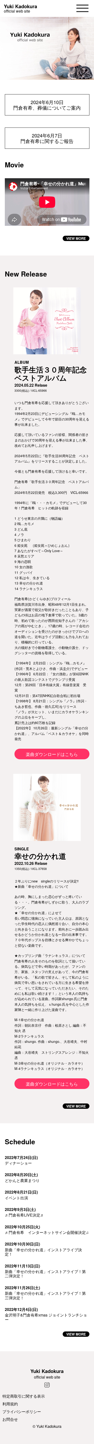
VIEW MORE (76, 238)
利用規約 (10, 1404)
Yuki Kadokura (20, 6)
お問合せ (10, 1419)
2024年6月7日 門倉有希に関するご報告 (47, 138)
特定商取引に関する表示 (23, 1396)
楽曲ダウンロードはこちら (52, 754)
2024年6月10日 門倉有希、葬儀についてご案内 (47, 105)
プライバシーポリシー (21, 1411)
